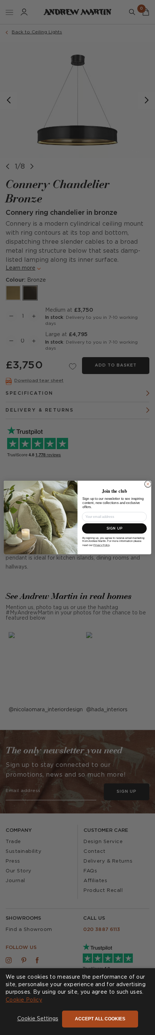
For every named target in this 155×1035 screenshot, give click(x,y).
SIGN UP (114, 529)
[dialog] (77, 1001)
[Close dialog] (147, 484)
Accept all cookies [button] (100, 1018)
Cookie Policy (24, 1000)
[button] (37, 1019)
